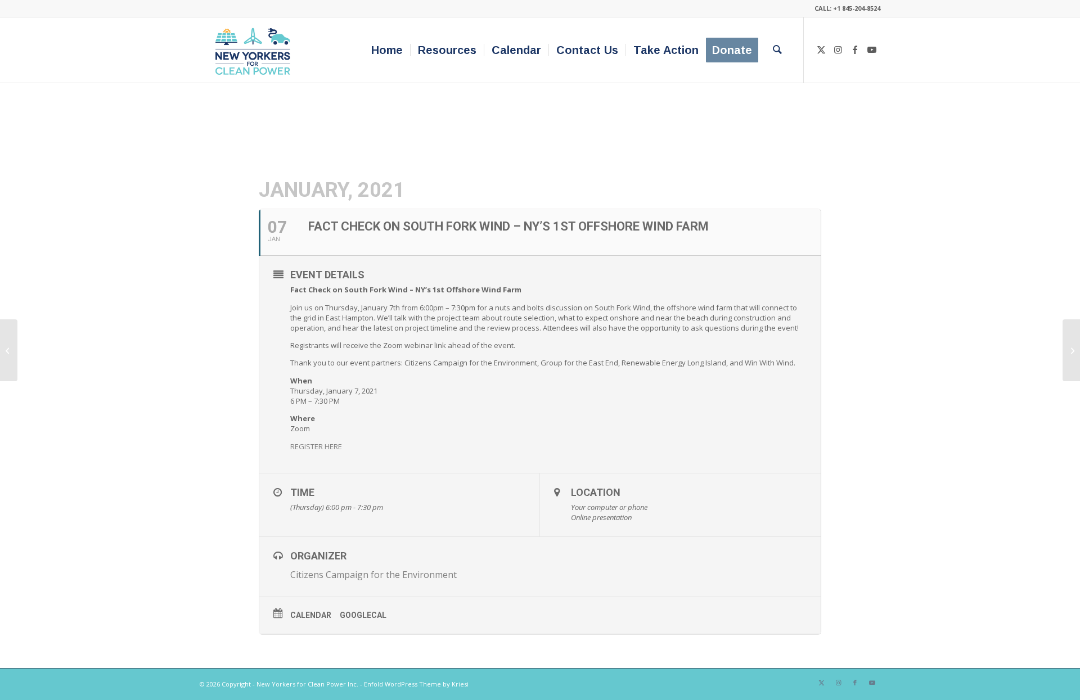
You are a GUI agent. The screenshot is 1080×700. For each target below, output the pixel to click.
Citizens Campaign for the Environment (373, 574)
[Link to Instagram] (838, 49)
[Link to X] (821, 49)
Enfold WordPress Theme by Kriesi (416, 684)
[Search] (777, 50)
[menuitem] (387, 50)
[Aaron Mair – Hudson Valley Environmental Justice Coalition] (8, 350)
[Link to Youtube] (871, 49)
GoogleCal (363, 615)
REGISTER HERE (316, 446)
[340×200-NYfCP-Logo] (255, 50)
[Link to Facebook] (855, 49)
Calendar (310, 615)
